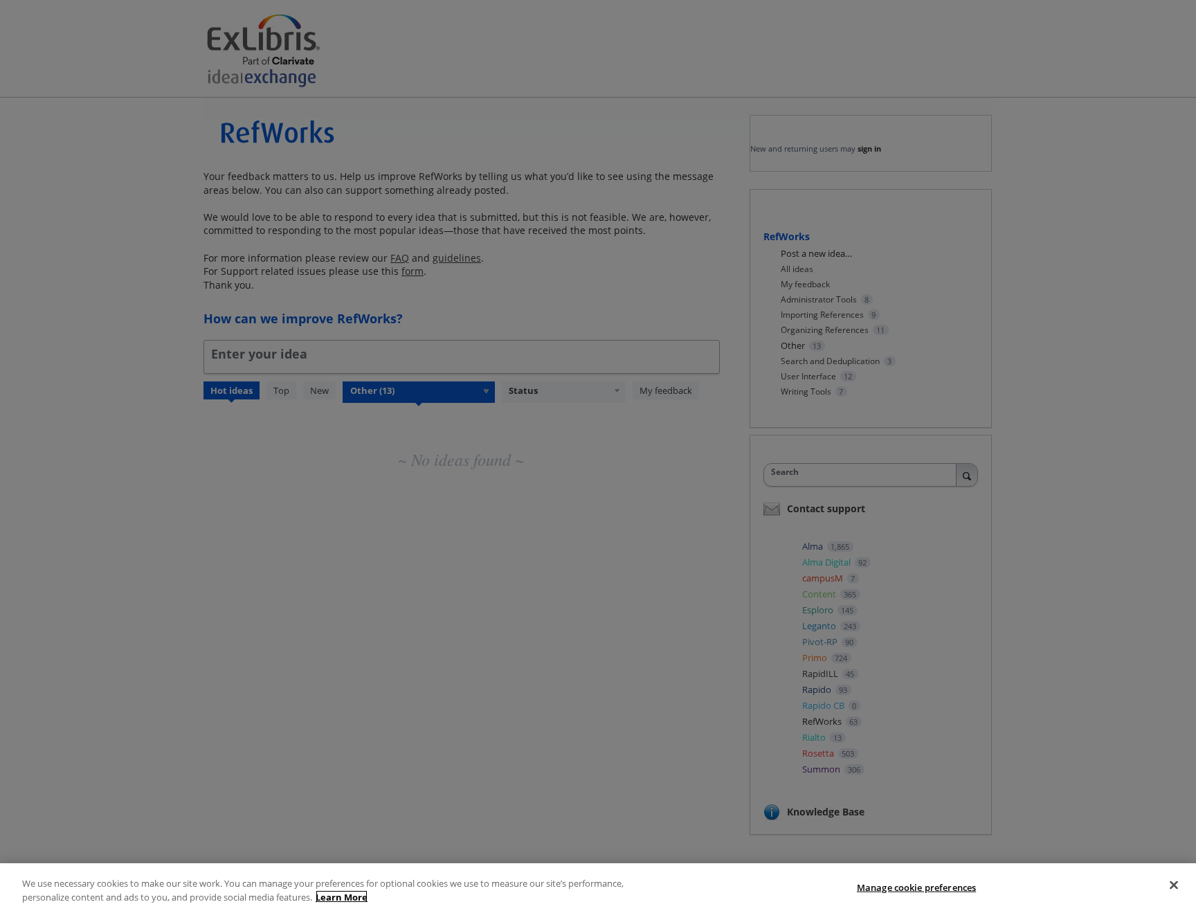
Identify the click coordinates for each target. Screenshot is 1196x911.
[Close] (1174, 885)
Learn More (342, 896)
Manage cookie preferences (916, 887)
